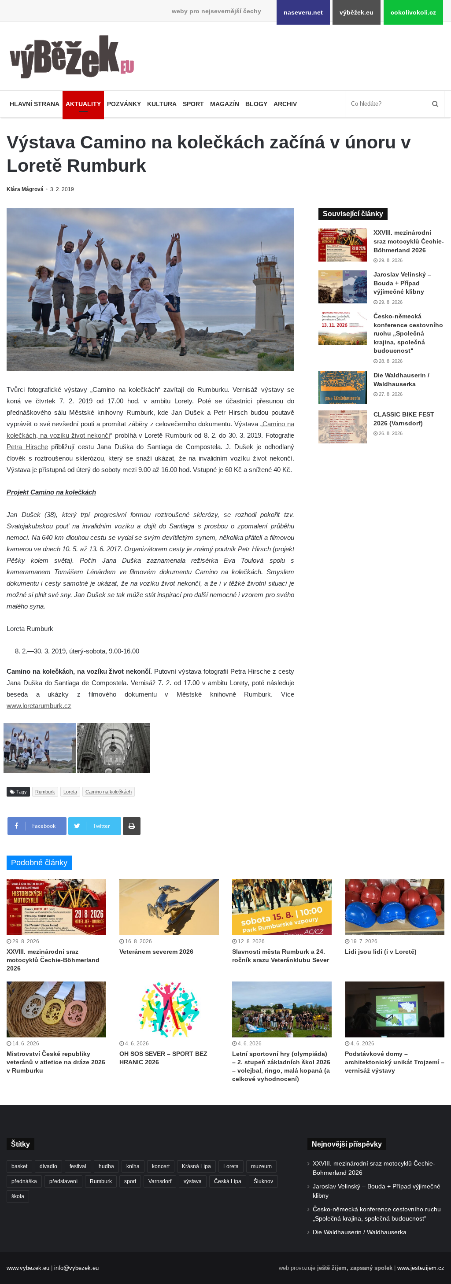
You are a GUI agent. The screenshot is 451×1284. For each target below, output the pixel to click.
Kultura (162, 103)
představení (63, 1181)
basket (19, 1166)
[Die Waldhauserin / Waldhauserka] (342, 387)
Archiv (285, 103)
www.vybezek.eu (28, 1268)
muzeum (261, 1166)
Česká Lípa (227, 1181)
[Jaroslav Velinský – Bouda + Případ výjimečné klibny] (342, 286)
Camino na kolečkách (108, 791)
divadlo (48, 1166)
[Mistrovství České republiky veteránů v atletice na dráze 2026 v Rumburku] (56, 1009)
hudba (106, 1166)
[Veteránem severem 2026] (169, 907)
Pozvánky (124, 103)
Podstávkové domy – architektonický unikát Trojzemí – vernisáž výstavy (394, 1062)
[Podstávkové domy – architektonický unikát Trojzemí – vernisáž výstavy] (394, 1009)
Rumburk (45, 791)
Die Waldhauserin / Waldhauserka (360, 1232)
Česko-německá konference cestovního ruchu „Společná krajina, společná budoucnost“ (408, 333)
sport (130, 1181)
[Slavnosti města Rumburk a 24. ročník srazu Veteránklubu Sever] (282, 907)
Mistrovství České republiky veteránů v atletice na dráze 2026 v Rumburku (56, 1062)
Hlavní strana (34, 103)
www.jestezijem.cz (420, 1268)
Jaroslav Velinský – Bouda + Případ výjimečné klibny (402, 283)
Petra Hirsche (27, 446)
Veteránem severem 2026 (156, 951)
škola (17, 1196)
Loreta (70, 791)
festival (78, 1166)
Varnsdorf (159, 1181)
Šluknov (263, 1181)
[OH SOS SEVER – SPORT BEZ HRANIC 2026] (169, 1009)
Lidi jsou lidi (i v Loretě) (381, 951)
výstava (193, 1181)
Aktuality (83, 103)
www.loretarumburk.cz (39, 705)
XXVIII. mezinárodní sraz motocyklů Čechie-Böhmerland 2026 (408, 241)
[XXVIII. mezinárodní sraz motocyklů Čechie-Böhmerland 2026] (342, 245)
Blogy (256, 103)
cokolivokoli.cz (413, 12)
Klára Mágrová (25, 189)
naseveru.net (303, 12)
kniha (133, 1166)
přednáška (24, 1181)
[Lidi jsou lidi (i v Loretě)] (394, 907)
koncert (161, 1166)
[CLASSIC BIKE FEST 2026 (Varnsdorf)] (342, 426)
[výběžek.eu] (75, 58)
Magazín (224, 103)
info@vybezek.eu (76, 1268)
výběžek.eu (356, 12)
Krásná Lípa (196, 1166)
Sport (193, 103)
